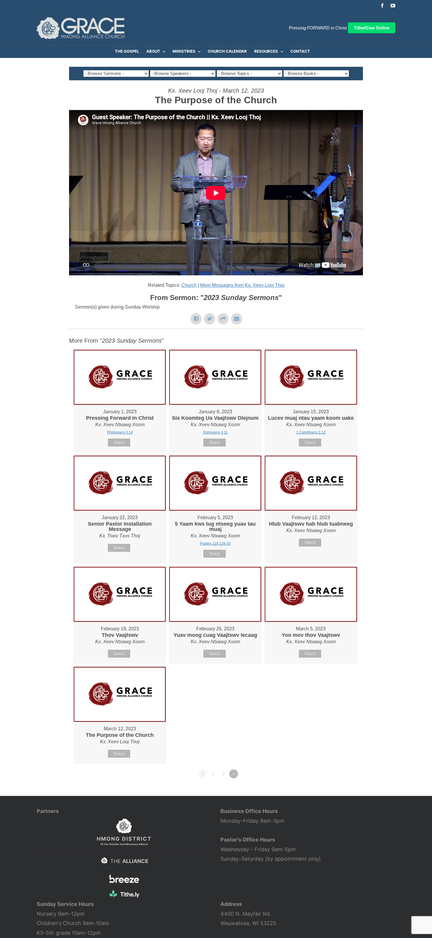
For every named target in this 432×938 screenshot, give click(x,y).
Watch (119, 442)
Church (189, 285)
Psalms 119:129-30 (215, 544)
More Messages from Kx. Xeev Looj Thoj (242, 285)
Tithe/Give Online (371, 27)
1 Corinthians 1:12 (311, 432)
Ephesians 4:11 (215, 432)
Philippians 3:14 (120, 432)
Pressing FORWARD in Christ (318, 27)
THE (128, 861)
